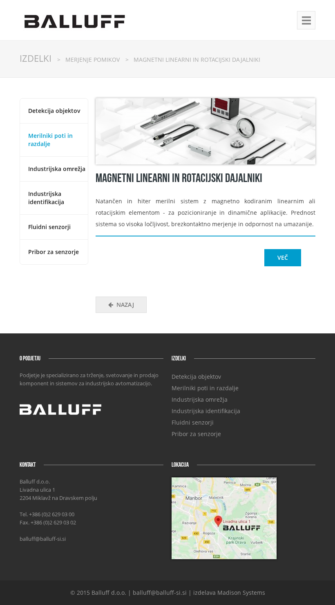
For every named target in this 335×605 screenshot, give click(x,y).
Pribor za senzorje (53, 252)
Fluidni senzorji (49, 227)
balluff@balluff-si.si (43, 538)
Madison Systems (241, 592)
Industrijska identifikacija (46, 198)
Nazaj (125, 304)
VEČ (282, 257)
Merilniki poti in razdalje (205, 388)
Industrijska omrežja (56, 169)
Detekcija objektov (54, 111)
